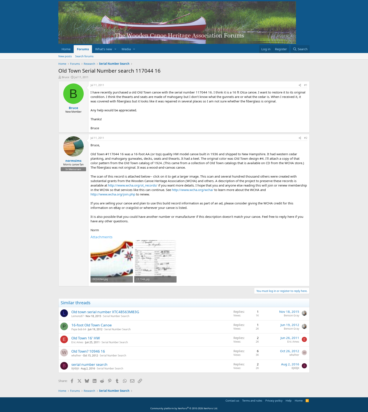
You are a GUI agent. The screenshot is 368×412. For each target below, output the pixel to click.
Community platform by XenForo (184, 408)
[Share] (300, 85)
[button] (115, 49)
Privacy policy (274, 400)
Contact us (232, 400)
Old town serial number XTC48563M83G (105, 311)
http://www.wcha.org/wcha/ (192, 190)
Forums (83, 49)
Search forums (84, 56)
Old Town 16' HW (85, 338)
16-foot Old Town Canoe (91, 325)
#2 (305, 138)
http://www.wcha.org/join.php (113, 194)
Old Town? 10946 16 (88, 351)
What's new (103, 49)
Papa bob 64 (78, 329)
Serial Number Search (116, 316)
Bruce (65, 77)
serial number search (89, 364)
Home (66, 49)
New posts (65, 56)
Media (126, 49)
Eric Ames (77, 342)
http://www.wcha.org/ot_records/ (132, 185)
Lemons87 (77, 316)
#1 (305, 85)
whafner (76, 355)
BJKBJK (75, 368)
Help (289, 400)
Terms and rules (252, 400)
